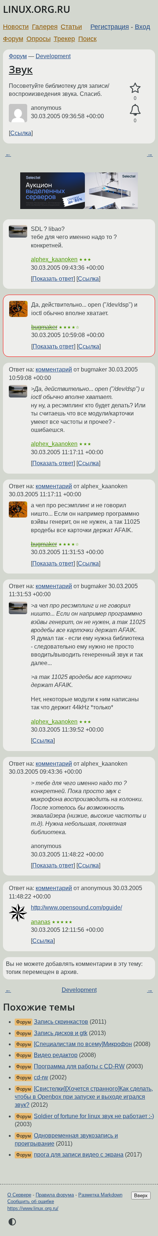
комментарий (54, 369)
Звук (21, 69)
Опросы (38, 38)
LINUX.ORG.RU (36, 9)
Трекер (64, 38)
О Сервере (19, 1195)
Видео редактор (56, 1055)
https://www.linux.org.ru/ (32, 1208)
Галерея (45, 26)
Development (53, 56)
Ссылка (20, 133)
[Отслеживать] (135, 110)
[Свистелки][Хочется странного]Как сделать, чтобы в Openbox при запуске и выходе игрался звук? (84, 1097)
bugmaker (44, 327)
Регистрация (109, 26)
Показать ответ (52, 279)
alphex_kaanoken (54, 259)
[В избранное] (135, 88)
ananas (40, 922)
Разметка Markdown (100, 1195)
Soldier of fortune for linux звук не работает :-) (94, 1116)
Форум (13, 38)
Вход (142, 26)
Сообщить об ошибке (30, 1201)
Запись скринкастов (61, 1022)
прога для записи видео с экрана (78, 1154)
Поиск (87, 38)
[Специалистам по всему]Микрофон (83, 1044)
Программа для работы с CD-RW (79, 1066)
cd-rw (41, 1077)
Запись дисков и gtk (60, 1033)
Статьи (71, 26)
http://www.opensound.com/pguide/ (76, 907)
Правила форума (55, 1195)
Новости (16, 26)
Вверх (141, 1195)
